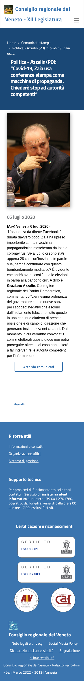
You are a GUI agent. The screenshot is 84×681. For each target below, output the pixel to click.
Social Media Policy (63, 643)
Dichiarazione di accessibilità (31, 650)
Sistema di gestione (24, 460)
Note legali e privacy (27, 643)
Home (11, 42)
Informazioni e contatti (26, 446)
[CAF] (63, 599)
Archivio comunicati (38, 366)
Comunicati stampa (36, 42)
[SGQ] (45, 546)
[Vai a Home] (8, 9)
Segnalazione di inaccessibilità (55, 654)
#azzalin (20, 404)
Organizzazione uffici (25, 453)
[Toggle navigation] (76, 20)
